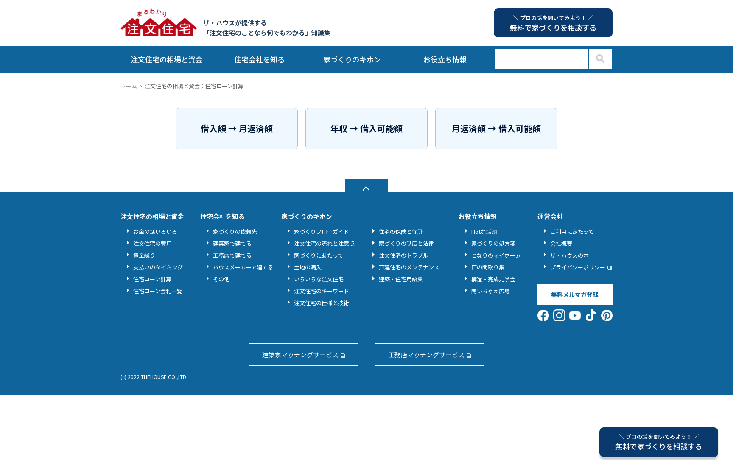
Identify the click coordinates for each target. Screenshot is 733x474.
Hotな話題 (484, 231)
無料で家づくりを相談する (658, 442)
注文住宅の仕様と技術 (321, 303)
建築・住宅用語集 (401, 279)
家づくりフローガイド (321, 231)
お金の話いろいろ (155, 231)
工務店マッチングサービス (426, 354)
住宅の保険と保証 (401, 231)
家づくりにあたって (318, 255)
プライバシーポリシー (577, 267)
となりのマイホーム (496, 255)
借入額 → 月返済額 (237, 128)
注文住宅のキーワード (321, 291)
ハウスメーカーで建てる (243, 267)
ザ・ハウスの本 (569, 255)
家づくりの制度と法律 (406, 243)
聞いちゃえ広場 (490, 291)
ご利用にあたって (572, 231)
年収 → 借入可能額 (366, 128)
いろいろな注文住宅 (319, 279)
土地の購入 (308, 267)
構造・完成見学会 (493, 279)
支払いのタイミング (158, 267)
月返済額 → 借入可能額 (496, 128)
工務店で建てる (232, 255)
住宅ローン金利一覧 (157, 291)
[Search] (600, 59)
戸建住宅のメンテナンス (409, 267)
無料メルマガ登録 (575, 294)
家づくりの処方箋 (493, 243)
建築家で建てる (232, 243)
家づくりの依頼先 (235, 231)
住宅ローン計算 (152, 279)
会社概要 (561, 243)
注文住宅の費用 (152, 243)
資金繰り (144, 255)
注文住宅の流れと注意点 (324, 243)
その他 (221, 279)
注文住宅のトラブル (403, 255)
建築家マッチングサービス (300, 354)
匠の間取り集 (487, 267)
